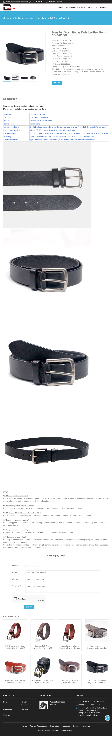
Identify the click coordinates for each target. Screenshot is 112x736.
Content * (16, 586)
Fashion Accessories (75, 7)
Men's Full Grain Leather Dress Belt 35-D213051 (15, 682)
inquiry (57, 82)
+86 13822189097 (55, 2)
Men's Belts (41, 18)
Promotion (92, 7)
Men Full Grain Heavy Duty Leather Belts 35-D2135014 (96, 682)
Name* (15, 572)
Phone (15, 579)
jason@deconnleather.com (17, 2)
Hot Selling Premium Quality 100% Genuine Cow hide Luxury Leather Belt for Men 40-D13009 (69, 682)
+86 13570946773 (38, 2)
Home (61, 7)
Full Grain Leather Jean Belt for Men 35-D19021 (15, 647)
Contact (6, 715)
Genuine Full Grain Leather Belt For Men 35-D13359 (42, 647)
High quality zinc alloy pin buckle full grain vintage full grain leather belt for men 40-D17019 (69, 647)
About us (103, 7)
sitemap (86, 726)
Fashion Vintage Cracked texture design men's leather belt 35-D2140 (97, 647)
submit (29, 607)
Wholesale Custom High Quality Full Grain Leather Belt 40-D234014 (42, 682)
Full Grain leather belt (59, 18)
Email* (15, 565)
